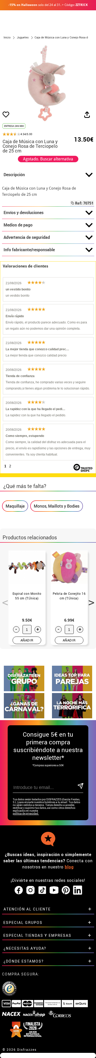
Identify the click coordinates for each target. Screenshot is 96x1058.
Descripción (14, 174)
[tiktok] (42, 890)
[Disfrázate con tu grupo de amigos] (24, 689)
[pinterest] (66, 890)
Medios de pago (18, 225)
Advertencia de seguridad (27, 237)
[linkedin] (77, 890)
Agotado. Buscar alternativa (48, 159)
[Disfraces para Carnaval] (24, 716)
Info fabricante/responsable (29, 250)
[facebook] (19, 890)
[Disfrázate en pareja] (72, 689)
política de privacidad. (26, 813)
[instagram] (30, 890)
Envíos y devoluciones (24, 212)
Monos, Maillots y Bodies (56, 506)
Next (89, 599)
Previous (3, 599)
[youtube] (54, 890)
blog (69, 867)
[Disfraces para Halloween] (72, 716)
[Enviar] (80, 786)
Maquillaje (15, 506)
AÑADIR (27, 640)
